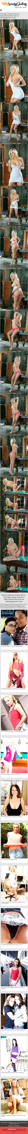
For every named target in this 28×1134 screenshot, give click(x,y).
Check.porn (17, 1125)
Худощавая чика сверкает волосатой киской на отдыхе (13, 988)
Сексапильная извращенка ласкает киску (11, 944)
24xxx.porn (11, 1125)
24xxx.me (24, 7)
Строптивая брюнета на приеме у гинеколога (12, 1072)
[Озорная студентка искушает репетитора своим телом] (14, 1096)
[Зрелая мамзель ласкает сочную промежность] (14, 712)
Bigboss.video (18, 7)
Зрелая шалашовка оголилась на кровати (11, 816)
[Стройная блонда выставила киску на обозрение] (14, 670)
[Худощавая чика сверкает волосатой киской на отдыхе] (14, 968)
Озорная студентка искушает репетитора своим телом (13, 1116)
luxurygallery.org (12, 1129)
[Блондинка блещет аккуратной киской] (14, 755)
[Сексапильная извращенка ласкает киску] (14, 925)
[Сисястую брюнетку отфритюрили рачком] (14, 627)
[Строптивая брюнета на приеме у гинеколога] (14, 1053)
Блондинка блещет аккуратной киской (10, 774)
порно (11, 1123)
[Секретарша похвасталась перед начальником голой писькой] (14, 883)
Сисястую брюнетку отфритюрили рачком (11, 646)
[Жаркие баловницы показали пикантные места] (14, 1011)
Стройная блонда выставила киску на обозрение (13, 688)
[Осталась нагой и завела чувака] (14, 840)
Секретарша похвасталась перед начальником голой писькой (13, 902)
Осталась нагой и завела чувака (9, 859)
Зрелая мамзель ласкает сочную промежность (13, 731)
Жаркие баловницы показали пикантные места (13, 1030)
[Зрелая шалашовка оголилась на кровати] (14, 798)
